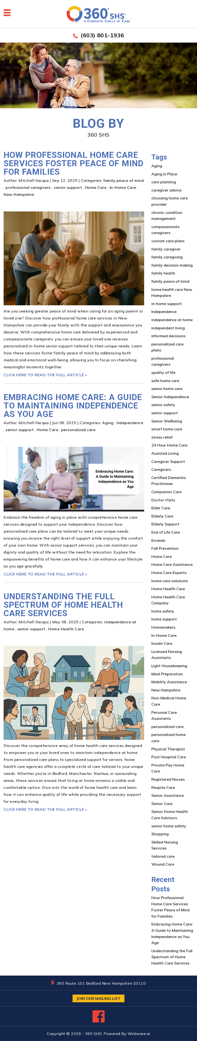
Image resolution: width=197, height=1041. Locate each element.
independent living (168, 328)
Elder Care (160, 507)
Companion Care (166, 491)
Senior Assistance (167, 795)
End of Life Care (165, 532)
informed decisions (168, 335)
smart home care (166, 429)
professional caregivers (28, 187)
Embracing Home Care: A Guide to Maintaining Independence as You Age (73, 405)
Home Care (96, 187)
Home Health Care (66, 628)
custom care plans (168, 240)
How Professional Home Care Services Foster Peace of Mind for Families (73, 163)
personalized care (78, 429)
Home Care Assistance (172, 564)
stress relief (161, 437)
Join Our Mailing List (98, 998)
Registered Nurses (168, 779)
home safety (162, 611)
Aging (108, 422)
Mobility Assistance (169, 681)
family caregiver (166, 249)
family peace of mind (123, 180)
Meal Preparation (167, 673)
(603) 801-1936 (102, 35)
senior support (68, 187)
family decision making (172, 265)
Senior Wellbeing (166, 421)
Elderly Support (165, 524)
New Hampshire (19, 194)
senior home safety (168, 826)
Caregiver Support (168, 461)
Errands (158, 540)
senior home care (166, 388)
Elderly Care (162, 516)
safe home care (165, 380)
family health (163, 273)
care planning (163, 181)
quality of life (163, 372)
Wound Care (162, 864)
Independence (130, 422)
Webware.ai (139, 1033)
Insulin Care (161, 643)
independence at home (172, 319)
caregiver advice (166, 190)
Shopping (160, 833)
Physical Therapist (168, 749)
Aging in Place (164, 174)
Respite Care (163, 787)
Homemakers (163, 627)
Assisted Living (165, 453)
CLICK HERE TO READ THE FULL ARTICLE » (45, 374)
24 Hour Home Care (169, 445)
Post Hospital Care (168, 756)
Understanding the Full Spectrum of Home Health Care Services (63, 605)
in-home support (166, 303)
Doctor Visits (163, 500)
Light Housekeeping (169, 665)
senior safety (163, 404)
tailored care (163, 856)
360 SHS (93, 1033)
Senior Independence (170, 396)
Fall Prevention (165, 548)
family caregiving (167, 257)
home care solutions (169, 580)
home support (164, 619)
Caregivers (161, 469)
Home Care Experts (169, 572)
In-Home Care (123, 187)
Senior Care (161, 803)
